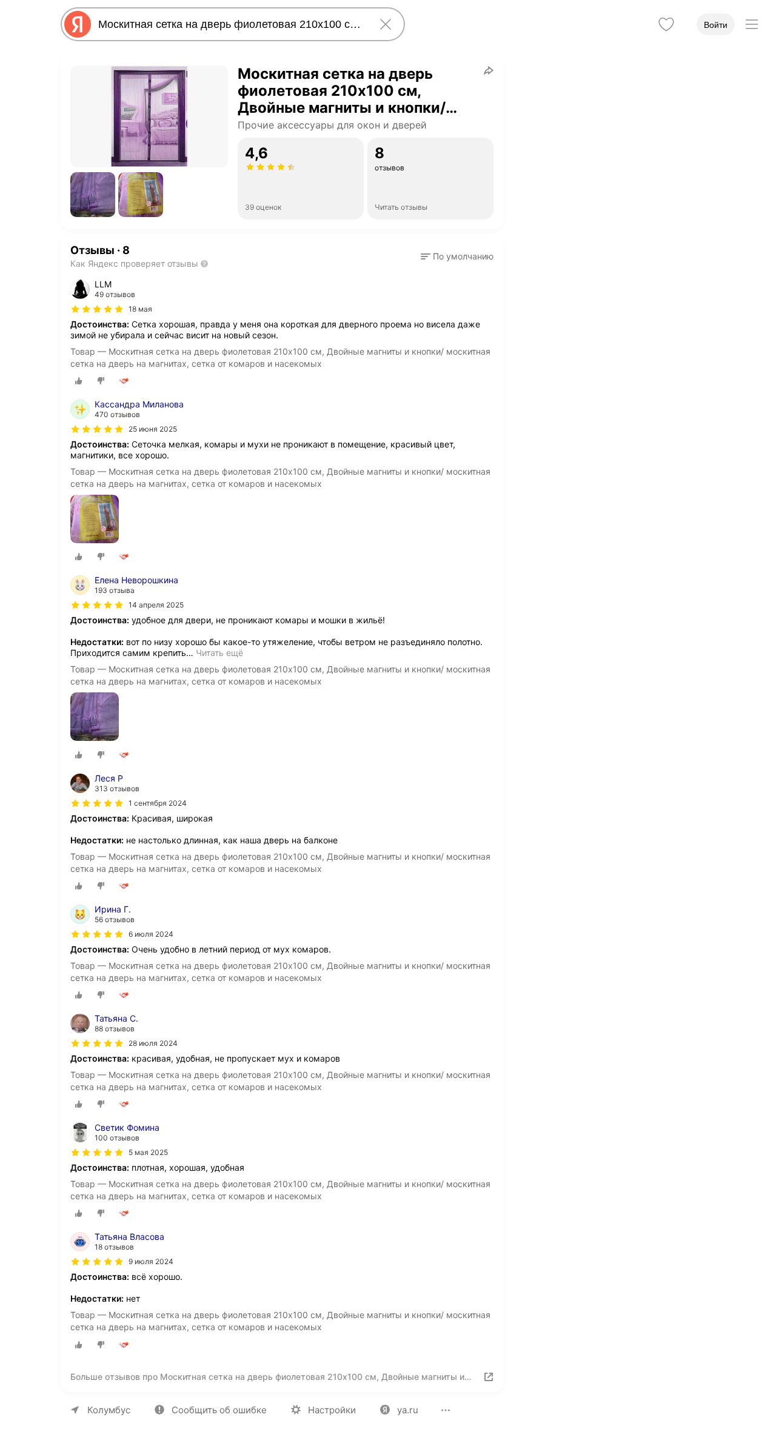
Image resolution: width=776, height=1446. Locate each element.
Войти (716, 25)
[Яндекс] (77, 24)
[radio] (78, 381)
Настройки (332, 1410)
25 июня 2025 (153, 428)
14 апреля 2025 (156, 604)
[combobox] (230, 24)
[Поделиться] (488, 70)
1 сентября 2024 (158, 803)
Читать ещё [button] (219, 653)
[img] (97, 309)
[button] (92, 194)
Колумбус (108, 1410)
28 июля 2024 (153, 1043)
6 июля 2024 (151, 934)
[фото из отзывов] (94, 520)
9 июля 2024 (151, 1261)
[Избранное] (666, 24)
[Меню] (752, 24)
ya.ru (407, 1410)
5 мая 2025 (148, 1152)
